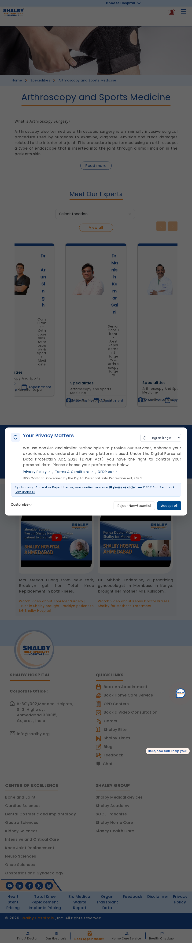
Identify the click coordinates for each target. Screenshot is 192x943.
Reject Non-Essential (134, 505)
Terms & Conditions (72, 471)
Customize (20, 504)
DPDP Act (106, 471)
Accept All (169, 505)
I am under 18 (25, 492)
